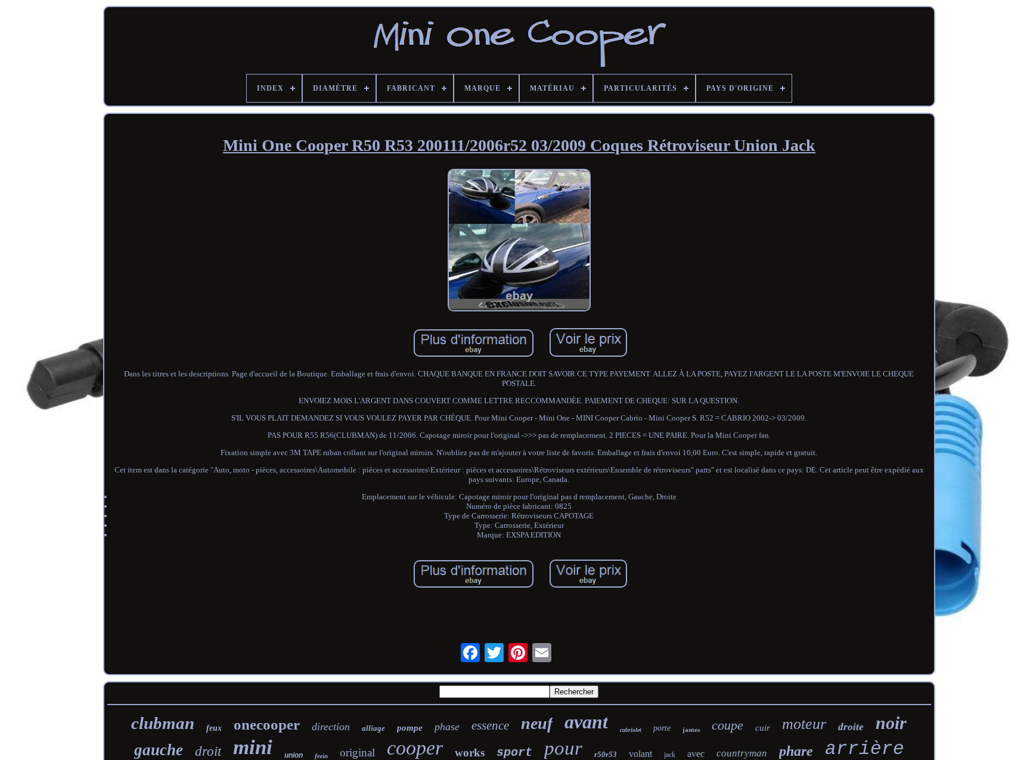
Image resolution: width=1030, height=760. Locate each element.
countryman (741, 753)
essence (490, 725)
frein (321, 755)
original (357, 752)
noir (891, 723)
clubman (162, 723)
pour (563, 748)
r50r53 (605, 754)
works (470, 752)
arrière (864, 749)
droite (851, 727)
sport (514, 752)
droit (208, 751)
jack (669, 754)
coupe (727, 725)
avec (696, 754)
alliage (373, 728)
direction (331, 727)
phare (796, 751)
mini (252, 747)
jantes (691, 729)
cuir (762, 728)
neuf (537, 723)
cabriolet (630, 730)
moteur (804, 724)
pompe (410, 728)
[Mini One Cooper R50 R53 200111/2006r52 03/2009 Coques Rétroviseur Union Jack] (519, 241)
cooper (415, 748)
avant (586, 722)
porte (662, 728)
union (293, 755)
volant (640, 754)
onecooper (267, 724)
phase (447, 727)
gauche (158, 750)
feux (214, 728)
